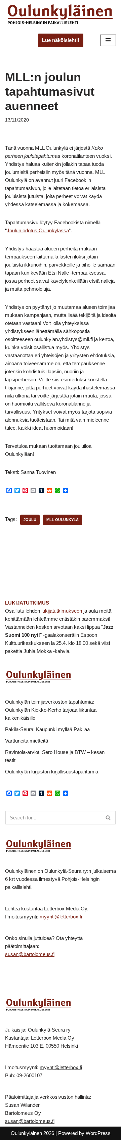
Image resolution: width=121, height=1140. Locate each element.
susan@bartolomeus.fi (29, 954)
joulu (30, 520)
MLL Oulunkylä (62, 520)
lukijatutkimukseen (61, 611)
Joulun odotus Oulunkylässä (38, 230)
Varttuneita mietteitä (26, 741)
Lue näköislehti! (60, 40)
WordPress (98, 1133)
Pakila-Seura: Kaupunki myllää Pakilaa (47, 729)
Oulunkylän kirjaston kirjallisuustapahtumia (51, 771)
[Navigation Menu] (108, 40)
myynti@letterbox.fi (61, 916)
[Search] (108, 817)
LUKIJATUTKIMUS (27, 603)
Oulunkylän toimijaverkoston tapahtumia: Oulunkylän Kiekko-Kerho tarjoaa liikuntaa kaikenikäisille (50, 710)
